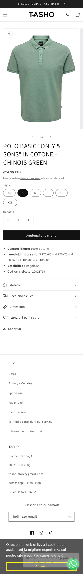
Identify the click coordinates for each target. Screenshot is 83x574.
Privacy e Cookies (20, 383)
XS (9, 193)
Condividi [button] (14, 329)
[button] (5, 14)
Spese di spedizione (30, 178)
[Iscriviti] (69, 517)
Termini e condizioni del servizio (31, 422)
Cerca (12, 374)
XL (61, 193)
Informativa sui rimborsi (25, 431)
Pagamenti (16, 402)
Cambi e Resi (17, 412)
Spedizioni (16, 393)
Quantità (8, 212)
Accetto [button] (41, 566)
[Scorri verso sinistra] (32, 137)
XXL (10, 202)
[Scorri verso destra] (51, 137)
